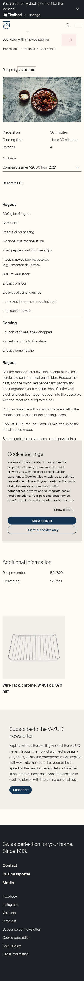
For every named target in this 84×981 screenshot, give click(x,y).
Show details (63, 510)
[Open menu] (78, 25)
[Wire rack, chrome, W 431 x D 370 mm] (34, 647)
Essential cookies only (42, 530)
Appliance (9, 158)
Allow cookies (42, 521)
